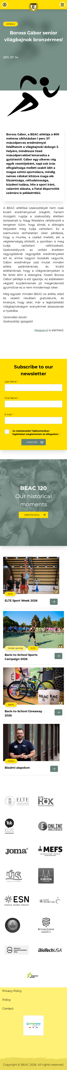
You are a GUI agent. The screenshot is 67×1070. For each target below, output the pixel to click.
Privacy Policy (12, 991)
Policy (6, 999)
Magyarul (41, 330)
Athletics (10, 24)
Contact (7, 1008)
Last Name (11, 381)
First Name (11, 398)
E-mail (9, 414)
